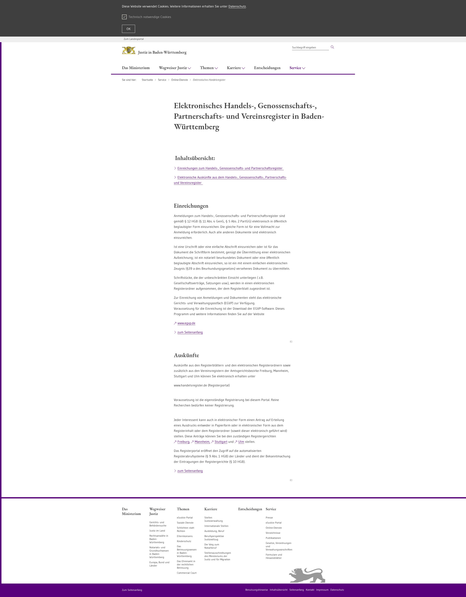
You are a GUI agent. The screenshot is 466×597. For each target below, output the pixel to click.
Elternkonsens (185, 536)
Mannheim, (202, 442)
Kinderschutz (184, 541)
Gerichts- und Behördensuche (157, 524)
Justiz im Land (157, 530)
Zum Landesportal (134, 39)
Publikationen (273, 538)
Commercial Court (187, 572)
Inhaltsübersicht (279, 589)
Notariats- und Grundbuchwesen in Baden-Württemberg (159, 552)
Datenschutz (237, 6)
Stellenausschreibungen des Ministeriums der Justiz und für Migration (217, 556)
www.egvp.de (186, 323)
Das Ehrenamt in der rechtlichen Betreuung (186, 564)
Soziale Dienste (185, 522)
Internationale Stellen (216, 526)
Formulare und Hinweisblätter (274, 556)
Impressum (322, 589)
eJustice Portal (185, 517)
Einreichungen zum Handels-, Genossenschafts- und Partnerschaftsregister (230, 168)
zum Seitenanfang (190, 332)
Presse (269, 517)
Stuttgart (221, 442)
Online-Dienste (274, 527)
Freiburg (183, 442)
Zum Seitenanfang (132, 590)
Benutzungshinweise (256, 589)
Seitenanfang (296, 589)
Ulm (241, 442)
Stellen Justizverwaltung (213, 519)
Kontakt (310, 589)
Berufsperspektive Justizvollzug (214, 537)
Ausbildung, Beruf (214, 531)
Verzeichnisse (273, 532)
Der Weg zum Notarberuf (211, 546)
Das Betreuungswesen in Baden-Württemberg (187, 551)
